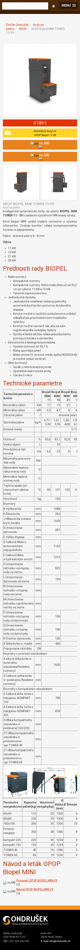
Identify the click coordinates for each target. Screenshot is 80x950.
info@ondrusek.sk (59, 941)
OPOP (23, 29)
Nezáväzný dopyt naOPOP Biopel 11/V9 (45, 133)
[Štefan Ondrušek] (25, 920)
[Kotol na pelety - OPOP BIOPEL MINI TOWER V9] (40, 80)
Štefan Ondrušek (17, 24)
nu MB (11, 882)
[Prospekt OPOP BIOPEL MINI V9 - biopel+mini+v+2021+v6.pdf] (5, 882)
